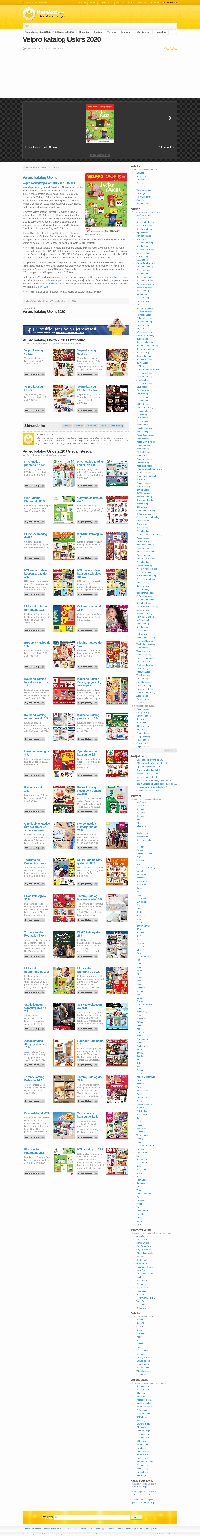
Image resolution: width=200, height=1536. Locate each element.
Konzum (140, 998)
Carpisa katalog (143, 253)
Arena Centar (142, 1236)
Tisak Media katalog (145, 644)
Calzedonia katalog (145, 249)
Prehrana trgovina (144, 1104)
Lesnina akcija (142, 1444)
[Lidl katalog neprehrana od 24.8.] (35, 991)
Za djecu (125, 32)
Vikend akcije (106, 2)
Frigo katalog (142, 328)
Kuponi (131, 2)
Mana (138, 1008)
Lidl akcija (140, 1448)
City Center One (143, 1246)
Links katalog (142, 418)
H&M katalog (142, 339)
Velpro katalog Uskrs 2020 (62, 39)
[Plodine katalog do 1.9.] (88, 666)
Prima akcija (142, 1465)
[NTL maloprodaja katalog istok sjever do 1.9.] (88, 593)
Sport (138, 1340)
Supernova (141, 1291)
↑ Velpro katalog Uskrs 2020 (166, 1534)
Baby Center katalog (145, 222)
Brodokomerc (142, 833)
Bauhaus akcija (143, 1389)
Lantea (139, 963)
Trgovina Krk (142, 1152)
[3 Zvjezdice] (170, 48)
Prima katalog (142, 562)
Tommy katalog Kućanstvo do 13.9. (89, 897)
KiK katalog (141, 387)
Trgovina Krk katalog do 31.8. (87, 1115)
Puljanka (140, 1108)
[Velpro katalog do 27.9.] (35, 410)
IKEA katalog (142, 366)
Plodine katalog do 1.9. (89, 644)
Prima (139, 1101)
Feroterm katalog (144, 321)
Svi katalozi (141, 703)
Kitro (138, 953)
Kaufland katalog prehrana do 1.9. (88, 716)
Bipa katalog (142, 232)
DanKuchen (141, 874)
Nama (139, 1049)
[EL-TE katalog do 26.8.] (88, 955)
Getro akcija (141, 1410)
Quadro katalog (143, 743)
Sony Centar (142, 1169)
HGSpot (140, 929)
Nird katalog (141, 729)
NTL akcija (141, 1420)
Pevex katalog (142, 541)
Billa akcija (141, 1393)
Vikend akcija (142, 1371)
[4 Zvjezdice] (173, 48)
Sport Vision (142, 1180)
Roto (138, 1121)
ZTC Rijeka (141, 1305)
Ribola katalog (142, 582)
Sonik (139, 1176)
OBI (138, 1156)
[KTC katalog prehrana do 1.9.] (35, 485)
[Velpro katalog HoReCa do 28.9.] (88, 410)
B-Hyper (140, 847)
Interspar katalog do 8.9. (37, 753)
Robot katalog (142, 589)
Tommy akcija (142, 1468)
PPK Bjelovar (142, 1111)
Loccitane (140, 987)
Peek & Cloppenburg (145, 1077)
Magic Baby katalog (145, 435)
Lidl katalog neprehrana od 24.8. (37, 970)
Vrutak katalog (143, 675)
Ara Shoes (141, 802)
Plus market (141, 1097)
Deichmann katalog (145, 284)
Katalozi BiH (175, 2)
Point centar (141, 1280)
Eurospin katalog (144, 311)
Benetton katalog (144, 229)
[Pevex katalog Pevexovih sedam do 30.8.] (88, 810)
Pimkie (139, 1087)
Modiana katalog (143, 483)
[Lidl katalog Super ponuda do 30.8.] (35, 629)
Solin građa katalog (145, 617)
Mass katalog (142, 449)
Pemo (139, 1073)
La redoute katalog (144, 407)
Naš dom (140, 1056)
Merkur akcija (142, 1451)
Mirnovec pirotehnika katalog (149, 469)
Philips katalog (143, 736)
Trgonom (140, 1149)
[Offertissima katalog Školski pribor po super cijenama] (35, 847)
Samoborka (141, 1159)
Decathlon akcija (143, 1400)
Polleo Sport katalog (145, 579)
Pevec (139, 1080)
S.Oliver (140, 1173)
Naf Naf (139, 1053)
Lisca (138, 981)
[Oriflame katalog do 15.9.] (88, 629)
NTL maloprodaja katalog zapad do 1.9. (35, 573)
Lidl (138, 974)
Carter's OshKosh (144, 854)
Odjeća (58, 32)
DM (138, 891)
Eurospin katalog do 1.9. (37, 644)
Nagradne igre (142, 204)
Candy (139, 1221)
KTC (138, 960)
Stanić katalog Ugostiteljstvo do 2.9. (35, 1008)
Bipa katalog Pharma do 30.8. (34, 499)
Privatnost (36, 1529)
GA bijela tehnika (144, 332)
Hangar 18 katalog (144, 342)
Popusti (120, 2)
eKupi (139, 895)
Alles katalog (142, 696)
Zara (138, 1207)
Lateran (139, 967)
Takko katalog (142, 630)
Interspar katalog (144, 373)
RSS (92, 1529)
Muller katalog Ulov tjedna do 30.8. (89, 861)
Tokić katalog (142, 648)
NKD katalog (142, 503)
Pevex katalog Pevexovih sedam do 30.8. (89, 791)
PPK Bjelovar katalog (146, 576)
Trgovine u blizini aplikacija (142, 1502)
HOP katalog (142, 363)
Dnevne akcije (142, 176)
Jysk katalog (142, 380)
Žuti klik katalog (143, 685)
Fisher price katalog (145, 318)
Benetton (140, 812)
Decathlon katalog (144, 280)
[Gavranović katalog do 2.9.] (88, 521)
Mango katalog (143, 445)
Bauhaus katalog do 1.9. (90, 1042)
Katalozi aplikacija (138, 1486)
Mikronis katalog (143, 473)
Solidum (140, 1294)
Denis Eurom (142, 884)
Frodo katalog (142, 325)
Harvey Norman (143, 926)
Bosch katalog (142, 709)
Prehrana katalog (144, 565)
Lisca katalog (142, 421)
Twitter (155, 1529)
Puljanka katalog (143, 572)
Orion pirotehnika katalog (147, 517)
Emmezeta (141, 898)
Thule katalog (142, 740)
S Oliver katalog (143, 620)
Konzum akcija (143, 1431)
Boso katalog (142, 239)
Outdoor (98, 32)
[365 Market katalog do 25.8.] (88, 1028)
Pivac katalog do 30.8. (35, 897)
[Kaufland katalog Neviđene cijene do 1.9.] (35, 702)
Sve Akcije (141, 1475)
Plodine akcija (142, 1458)
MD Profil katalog (144, 452)
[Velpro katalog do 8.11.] (35, 373)
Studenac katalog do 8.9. (35, 535)
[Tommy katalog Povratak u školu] (35, 955)
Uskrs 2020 (42, 287)
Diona (139, 888)
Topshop (140, 1142)
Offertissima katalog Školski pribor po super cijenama (37, 827)
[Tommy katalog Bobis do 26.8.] (35, 1100)
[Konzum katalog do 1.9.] (88, 557)
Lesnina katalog (143, 411)
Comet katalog (143, 270)
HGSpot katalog (143, 356)
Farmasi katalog (143, 315)
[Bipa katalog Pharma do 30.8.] (35, 521)
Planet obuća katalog (145, 551)
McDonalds (141, 1018)
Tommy (139, 1138)
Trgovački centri (143, 197)
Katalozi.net (47, 434)
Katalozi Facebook (125, 1529)
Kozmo (139, 991)
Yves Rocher (142, 1211)
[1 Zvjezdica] (165, 48)
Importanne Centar (144, 1267)
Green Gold (141, 1263)
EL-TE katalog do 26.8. (88, 934)
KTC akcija (141, 1441)
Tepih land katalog (144, 641)
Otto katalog (142, 524)
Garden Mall (141, 1260)
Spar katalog (142, 627)
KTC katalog (142, 404)
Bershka (140, 816)
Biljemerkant (142, 826)
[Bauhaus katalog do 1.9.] (88, 1064)
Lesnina (139, 970)
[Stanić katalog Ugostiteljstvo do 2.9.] (35, 1028)
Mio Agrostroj (142, 1039)
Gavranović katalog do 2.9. (90, 499)
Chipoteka (140, 860)
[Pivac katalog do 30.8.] (35, 919)
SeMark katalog (143, 603)
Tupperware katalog (145, 661)
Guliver (139, 922)
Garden (139, 912)
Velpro (103, 426)
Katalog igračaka (144, 1357)
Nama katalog (142, 490)
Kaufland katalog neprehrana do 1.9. (36, 716)
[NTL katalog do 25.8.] (88, 1172)
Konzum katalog (143, 397)
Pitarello (140, 1084)
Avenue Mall (142, 1239)
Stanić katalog (142, 610)
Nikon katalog (142, 726)
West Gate (141, 1301)
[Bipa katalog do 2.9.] (35, 1136)
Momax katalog (143, 486)
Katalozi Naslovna (28, 26)
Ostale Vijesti (142, 1308)
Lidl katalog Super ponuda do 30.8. (36, 608)
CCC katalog (142, 256)
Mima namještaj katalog (147, 476)
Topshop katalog (143, 654)
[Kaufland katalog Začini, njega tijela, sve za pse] (88, 702)
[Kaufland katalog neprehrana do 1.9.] (35, 738)
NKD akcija (141, 1417)
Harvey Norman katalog (147, 346)
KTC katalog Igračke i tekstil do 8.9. (90, 463)
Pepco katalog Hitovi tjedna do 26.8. (87, 827)
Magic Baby (141, 1011)
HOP (138, 936)
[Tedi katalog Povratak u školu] (35, 883)
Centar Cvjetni (142, 1243)
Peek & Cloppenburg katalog (149, 534)
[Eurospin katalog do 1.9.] (35, 666)
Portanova (141, 1284)
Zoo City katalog (143, 682)
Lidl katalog (141, 414)
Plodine (139, 1094)
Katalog (99, 1529)
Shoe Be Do (141, 1163)
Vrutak (139, 1204)
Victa (138, 1197)
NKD (138, 1063)
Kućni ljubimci (142, 32)
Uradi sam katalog (144, 665)
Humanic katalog (144, 359)
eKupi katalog (142, 297)
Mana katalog (142, 438)
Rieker (139, 1118)
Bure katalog (142, 246)
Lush (138, 984)
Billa (138, 819)
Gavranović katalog (145, 335)
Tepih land (141, 1128)
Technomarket (142, 1135)
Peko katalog (142, 527)
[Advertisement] (100, 74)
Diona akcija (142, 1396)
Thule (138, 1224)
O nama (26, 1529)
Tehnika (112, 32)
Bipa (138, 823)
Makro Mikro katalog (145, 442)
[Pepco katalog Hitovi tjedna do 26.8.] (88, 847)
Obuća (70, 32)
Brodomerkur (142, 836)
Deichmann (141, 881)
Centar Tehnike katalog (146, 263)
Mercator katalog (144, 459)
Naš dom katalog (144, 497)
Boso (138, 843)
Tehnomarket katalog (145, 637)
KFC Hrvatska (142, 957)
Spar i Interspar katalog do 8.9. (87, 753)
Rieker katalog (142, 586)
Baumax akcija (143, 1386)
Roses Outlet (142, 1287)
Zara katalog (142, 679)
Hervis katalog (142, 352)
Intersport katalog (144, 376)
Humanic (140, 933)
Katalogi (168, 2)
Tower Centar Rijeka (145, 1298)
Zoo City (140, 1214)
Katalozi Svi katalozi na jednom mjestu (44, 14)
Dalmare (140, 1256)
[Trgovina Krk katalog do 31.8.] (88, 1136)
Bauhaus (140, 806)
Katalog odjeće (143, 1361)
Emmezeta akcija (144, 1407)
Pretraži (47, 1517)
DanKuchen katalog (145, 277)
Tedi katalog (141, 634)
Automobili (141, 1374)
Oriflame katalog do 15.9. (89, 608)
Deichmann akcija (144, 1403)
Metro (139, 1029)
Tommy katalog (143, 651)
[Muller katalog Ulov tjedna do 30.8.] (88, 883)
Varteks (139, 1187)
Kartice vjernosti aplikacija (142, 1494)
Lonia (138, 994)
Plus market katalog (145, 558)
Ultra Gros (141, 1183)
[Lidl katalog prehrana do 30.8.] (88, 991)
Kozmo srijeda (142, 1437)
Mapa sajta (56, 1529)
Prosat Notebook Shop (146, 569)
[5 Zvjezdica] (176, 48)
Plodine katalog (143, 555)
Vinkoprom (141, 1200)
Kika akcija (141, 1427)
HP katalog (141, 723)
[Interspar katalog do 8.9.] (35, 774)
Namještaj (44, 32)
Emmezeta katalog (144, 308)
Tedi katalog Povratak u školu (35, 861)
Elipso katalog (142, 304)
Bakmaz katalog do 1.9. (36, 789)
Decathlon (140, 878)
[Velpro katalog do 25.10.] (88, 373)
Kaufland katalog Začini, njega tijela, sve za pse (89, 682)
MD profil (140, 1022)
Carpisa (139, 850)
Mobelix (139, 1042)
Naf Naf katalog (143, 493)
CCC (138, 857)
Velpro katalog (100, 155)
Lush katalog (142, 424)
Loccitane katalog (144, 428)
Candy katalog (142, 712)
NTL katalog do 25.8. (90, 1149)
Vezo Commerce (143, 1193)
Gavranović (141, 915)
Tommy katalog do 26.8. (89, 1078)
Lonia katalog (142, 431)
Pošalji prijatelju (81, 1529)
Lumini (139, 1277)
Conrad (139, 871)
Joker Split (141, 1270)
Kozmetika (160, 32)
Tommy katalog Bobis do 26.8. (34, 1078)
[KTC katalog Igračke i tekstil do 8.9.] (88, 485)
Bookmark (67, 1529)
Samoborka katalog (145, 600)
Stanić (139, 1166)
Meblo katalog (142, 455)
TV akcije (155, 2)
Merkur (139, 1036)
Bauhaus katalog (144, 225)
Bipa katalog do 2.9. (37, 1113)
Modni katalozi (143, 1364)
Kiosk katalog (142, 390)
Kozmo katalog (143, 400)
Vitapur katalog (143, 672)
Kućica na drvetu (144, 1005)
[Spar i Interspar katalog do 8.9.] (88, 774)
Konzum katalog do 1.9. (90, 535)
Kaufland (140, 946)
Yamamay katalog (144, 689)
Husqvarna (141, 719)
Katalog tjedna (142, 699)
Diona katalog (142, 291)
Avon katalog (142, 219)
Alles (138, 1217)
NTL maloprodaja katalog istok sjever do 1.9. (89, 573)
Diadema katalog (144, 287)
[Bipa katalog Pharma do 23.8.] (35, 1172)
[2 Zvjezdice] (168, 48)
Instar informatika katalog (147, 370)
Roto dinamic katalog (145, 593)
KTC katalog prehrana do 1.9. (34, 463)
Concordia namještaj (145, 867)
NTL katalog (141, 507)
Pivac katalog (142, 548)
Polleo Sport (142, 1114)
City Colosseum (143, 1250)
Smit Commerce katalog (147, 606)
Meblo (139, 1025)
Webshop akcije (143, 190)
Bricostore (141, 830)
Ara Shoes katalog (144, 215)
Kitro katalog (142, 394)
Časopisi (140, 200)
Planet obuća (142, 1090)
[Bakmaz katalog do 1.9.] (35, 810)
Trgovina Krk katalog (145, 658)
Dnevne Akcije (142, 1368)
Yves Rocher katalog (145, 692)
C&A (138, 864)
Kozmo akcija (142, 1434)
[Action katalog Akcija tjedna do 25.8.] (35, 1064)
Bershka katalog (143, 236)
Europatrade (141, 902)
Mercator (140, 1032)
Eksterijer (84, 32)
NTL (138, 1066)
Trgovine (142, 2)
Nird (138, 1060)
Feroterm (140, 905)
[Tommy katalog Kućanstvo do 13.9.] (88, 919)
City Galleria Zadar (144, 1253)
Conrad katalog (143, 273)
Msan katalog (142, 733)
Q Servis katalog (144, 596)
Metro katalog (142, 462)
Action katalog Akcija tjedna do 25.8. (34, 1044)
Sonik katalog (142, 624)
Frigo (138, 908)
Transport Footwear (145, 1145)
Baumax (140, 809)
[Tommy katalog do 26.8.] (88, 1100)
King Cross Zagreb (144, 1274)
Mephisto (140, 1046)
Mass (138, 1015)
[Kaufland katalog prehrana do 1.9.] (88, 738)
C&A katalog (142, 260)
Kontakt (46, 1529)
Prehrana (30, 32)
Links (138, 977)
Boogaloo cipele (143, 840)
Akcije (93, 2)
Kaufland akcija (143, 1424)
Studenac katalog (144, 613)
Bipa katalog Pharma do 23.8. (34, 1151)
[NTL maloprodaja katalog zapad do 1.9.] (35, 593)
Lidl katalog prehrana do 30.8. (88, 970)
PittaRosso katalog (145, 545)
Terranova (140, 1132)
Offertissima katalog (145, 510)
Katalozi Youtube (143, 1529)
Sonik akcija (142, 1472)
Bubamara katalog (144, 243)
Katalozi (81, 2)
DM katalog (141, 294)
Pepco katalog (142, 538)
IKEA (138, 939)
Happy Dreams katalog (146, 349)
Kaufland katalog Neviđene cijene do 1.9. (36, 682)
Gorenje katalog (143, 716)
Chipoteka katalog (144, 267)
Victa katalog (142, 668)
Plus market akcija (144, 1461)
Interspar (140, 943)
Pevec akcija (142, 1455)
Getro (138, 919)
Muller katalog (142, 479)
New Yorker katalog (145, 500)
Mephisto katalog (144, 466)
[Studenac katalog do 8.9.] (35, 557)
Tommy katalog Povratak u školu (35, 934)
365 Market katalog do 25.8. (89, 1006)
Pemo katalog (142, 531)
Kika (138, 950)
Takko (139, 1125)
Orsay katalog (142, 521)
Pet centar (141, 1070)
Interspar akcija (143, 1413)
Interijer (139, 1337)
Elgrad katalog (142, 301)
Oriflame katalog (143, 514)
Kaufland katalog (144, 383)
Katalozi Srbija (171, 2)
